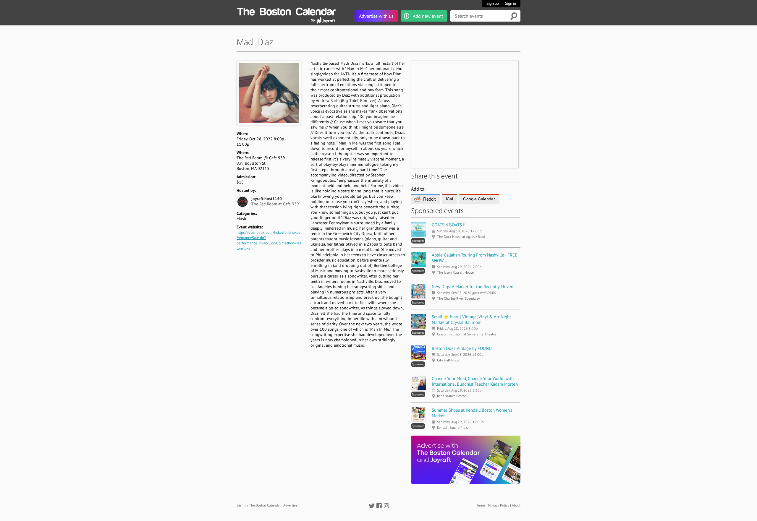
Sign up (493, 3)
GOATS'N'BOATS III (449, 225)
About (516, 505)
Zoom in (268, 92)
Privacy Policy (498, 505)
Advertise (290, 505)
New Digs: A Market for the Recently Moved (472, 286)
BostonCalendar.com (286, 10)
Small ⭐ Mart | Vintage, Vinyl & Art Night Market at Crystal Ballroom (471, 319)
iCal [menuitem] (449, 199)
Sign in (510, 3)
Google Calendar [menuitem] (479, 199)
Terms (481, 505)
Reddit (429, 199)
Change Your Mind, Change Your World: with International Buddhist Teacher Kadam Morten (475, 381)
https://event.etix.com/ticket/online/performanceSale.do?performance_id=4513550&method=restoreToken (269, 240)
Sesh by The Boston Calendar (259, 505)
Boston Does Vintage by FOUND (462, 348)
